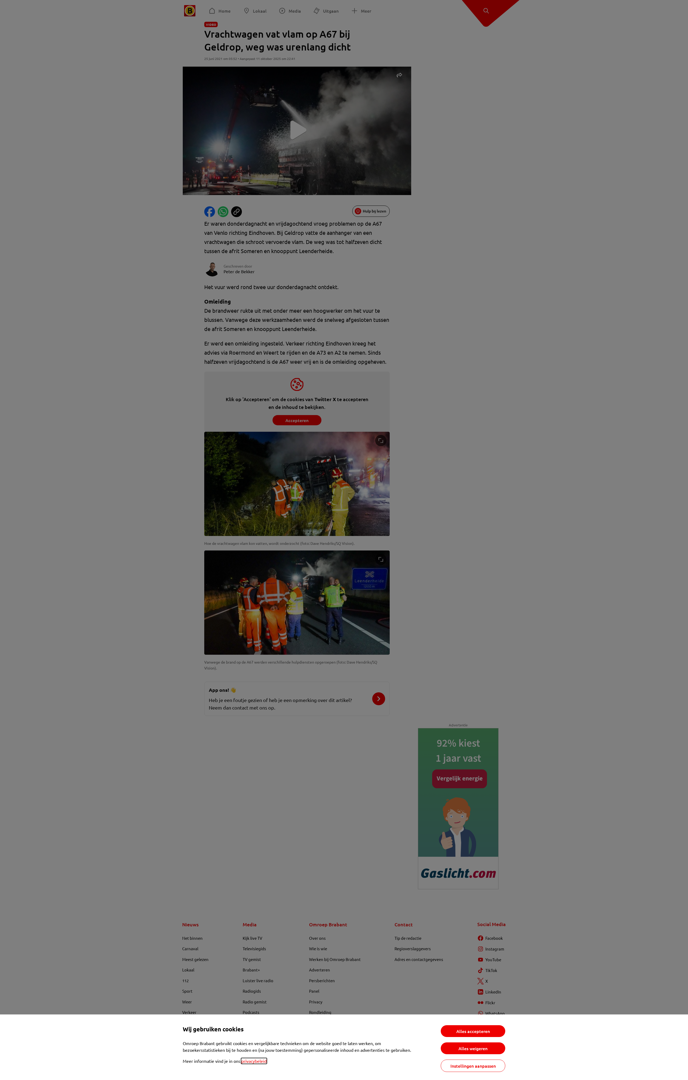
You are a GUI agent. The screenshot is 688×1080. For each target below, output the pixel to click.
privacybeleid (254, 1061)
